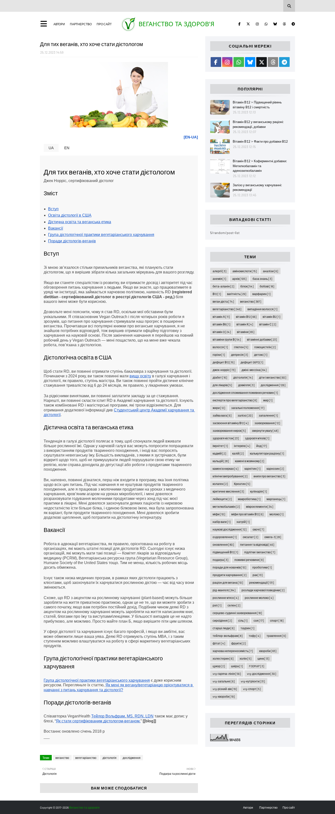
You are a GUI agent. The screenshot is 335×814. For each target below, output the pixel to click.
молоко (276, 514)
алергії (219, 271)
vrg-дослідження (261, 673)
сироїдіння (222, 620)
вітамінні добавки (262, 339)
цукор (219, 666)
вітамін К (244, 324)
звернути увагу (265, 430)
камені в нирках (225, 468)
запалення (268, 415)
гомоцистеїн (265, 347)
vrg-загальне (224, 681)
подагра (220, 559)
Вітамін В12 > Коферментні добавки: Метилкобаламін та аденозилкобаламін (260, 166)
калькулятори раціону (267, 453)
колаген (220, 483)
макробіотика (249, 499)
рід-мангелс (224, 590)
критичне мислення (228, 491)
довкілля (246, 385)
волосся (220, 347)
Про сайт (104, 24)
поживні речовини (249, 559)
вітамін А (221, 316)
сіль (242, 620)
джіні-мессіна (254, 369)
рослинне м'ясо (226, 597)
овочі (258, 529)
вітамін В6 (221, 324)
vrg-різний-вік (225, 689)
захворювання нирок (229, 430)
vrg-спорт (252, 689)
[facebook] (239, 24)
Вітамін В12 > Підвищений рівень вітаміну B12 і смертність (257, 104)
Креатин (242, 483)
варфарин (261, 294)
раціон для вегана (228, 582)
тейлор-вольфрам (228, 635)
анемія (219, 278)
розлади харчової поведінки (263, 590)
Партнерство (81, 24)
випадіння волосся (262, 309)
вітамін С (267, 324)
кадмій (219, 453)
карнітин (252, 468)
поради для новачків (229, 567)
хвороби (267, 651)
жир (267, 400)
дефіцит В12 (223, 362)
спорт (276, 620)
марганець (276, 499)
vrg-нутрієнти (253, 681)
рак (258, 575)
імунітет (220, 445)
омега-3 (272, 537)
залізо (245, 415)
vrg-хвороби (224, 696)
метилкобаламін (226, 506)
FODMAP (256, 666)
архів (239, 278)
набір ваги (222, 521)
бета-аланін (223, 286)
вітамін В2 (271, 316)
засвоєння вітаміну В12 (230, 423)
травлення (276, 635)
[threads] (284, 24)
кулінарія (258, 491)
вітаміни (245, 331)
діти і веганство (272, 377)
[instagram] (257, 24)
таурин (247, 628)
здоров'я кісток (226, 438)
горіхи (219, 354)
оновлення (223, 544)
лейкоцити (222, 499)
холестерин (223, 658)
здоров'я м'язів (257, 438)
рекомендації (261, 582)
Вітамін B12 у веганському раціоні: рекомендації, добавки (258, 124)
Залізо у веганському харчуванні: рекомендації (257, 187)
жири (219, 407)
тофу (254, 635)
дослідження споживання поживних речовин (245, 392)
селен (234, 605)
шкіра (237, 666)
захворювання (267, 423)
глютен (241, 347)
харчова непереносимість (233, 651)
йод (261, 445)
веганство (62, 757)
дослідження (132, 757)
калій (238, 453)
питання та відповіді (257, 544)
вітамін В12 (246, 316)
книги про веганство (269, 476)
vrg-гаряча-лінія (227, 673)
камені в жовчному (249, 461)
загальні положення (247, 407)
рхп (217, 605)
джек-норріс (224, 369)
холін (245, 658)
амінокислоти (244, 271)
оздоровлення (225, 537)
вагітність (236, 294)
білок (247, 286)
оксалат (250, 537)
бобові (267, 286)
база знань (262, 278)
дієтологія (109, 757)
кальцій (221, 461)
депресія (239, 354)
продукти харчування (229, 575)
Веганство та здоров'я (176, 24)
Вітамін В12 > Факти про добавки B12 (260, 141)
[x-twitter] (248, 24)
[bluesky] (275, 24)
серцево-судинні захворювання (237, 613)
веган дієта (223, 301)
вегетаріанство (85, 757)
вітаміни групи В (227, 339)
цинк (263, 658)
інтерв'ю (242, 445)
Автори (59, 24)
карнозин (275, 468)
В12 (217, 294)
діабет (220, 377)
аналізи (270, 271)
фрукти (238, 643)
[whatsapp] (266, 24)
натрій (243, 521)
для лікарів (222, 385)
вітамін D (222, 331)
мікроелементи (259, 506)
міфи (219, 514)
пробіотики (262, 567)
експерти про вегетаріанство (235, 400)
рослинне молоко (259, 597)
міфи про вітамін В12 (247, 514)
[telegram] (292, 24)
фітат (219, 643)
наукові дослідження (229, 529)
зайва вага (222, 415)
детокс (260, 354)
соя (259, 620)
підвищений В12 (225, 552)
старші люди (223, 628)
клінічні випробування (230, 476)
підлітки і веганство (259, 552)
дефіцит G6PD (252, 362)
